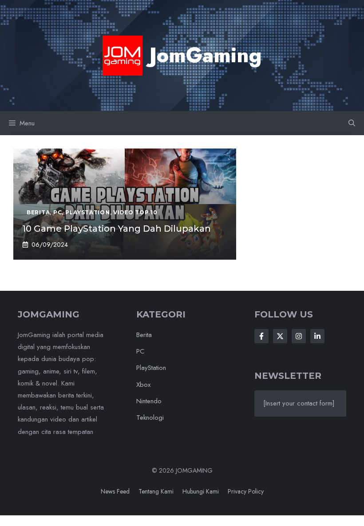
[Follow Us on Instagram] (299, 336)
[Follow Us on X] (280, 336)
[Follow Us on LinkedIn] (317, 336)
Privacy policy (246, 491)
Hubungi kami (200, 491)
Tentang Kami (156, 491)
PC (140, 351)
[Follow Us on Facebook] (261, 336)
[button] (352, 123)
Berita (144, 335)
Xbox (143, 384)
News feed (115, 491)
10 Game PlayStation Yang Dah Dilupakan (116, 228)
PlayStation (151, 368)
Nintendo (149, 401)
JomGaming (205, 55)
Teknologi (150, 417)
